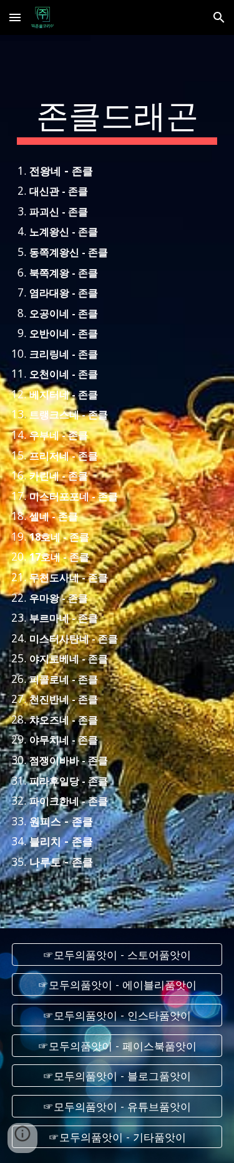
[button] (15, 17)
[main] (117, 119)
